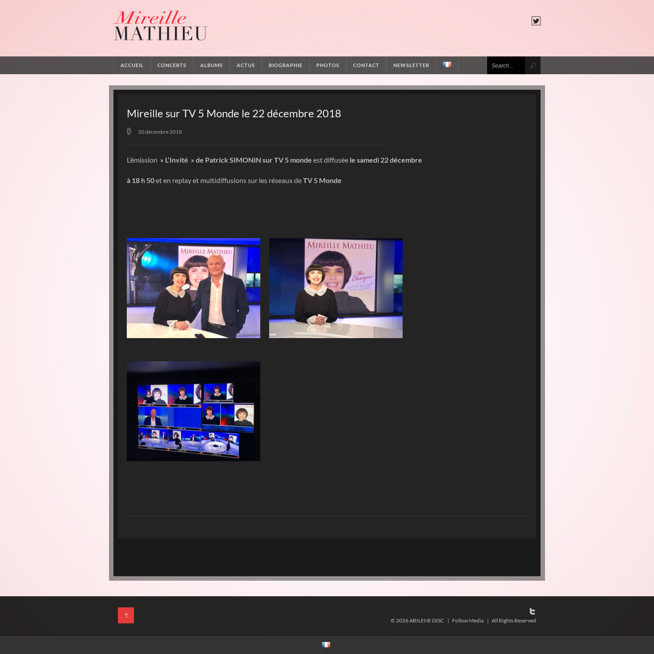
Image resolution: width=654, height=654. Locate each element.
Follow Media (468, 620)
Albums (211, 65)
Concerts (171, 65)
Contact (366, 65)
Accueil (132, 65)
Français (447, 65)
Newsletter (411, 65)
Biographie (286, 65)
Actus (246, 65)
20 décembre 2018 (160, 131)
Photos (327, 65)
